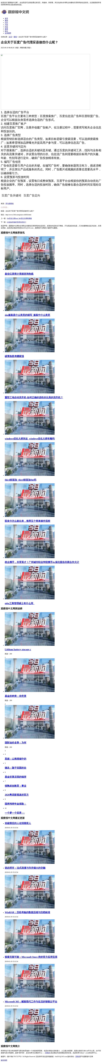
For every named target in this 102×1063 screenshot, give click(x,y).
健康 (6, 29)
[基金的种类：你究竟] (30, 691)
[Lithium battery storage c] (30, 645)
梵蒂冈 (47, 1053)
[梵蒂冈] (16, 15)
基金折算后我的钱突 (15, 776)
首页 (6, 18)
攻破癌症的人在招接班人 (18, 823)
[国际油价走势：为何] (30, 738)
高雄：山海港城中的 (15, 758)
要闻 (6, 20)
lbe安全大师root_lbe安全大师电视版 (19, 218)
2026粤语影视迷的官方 (17, 794)
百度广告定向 (32, 195)
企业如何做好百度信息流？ (16, 222)
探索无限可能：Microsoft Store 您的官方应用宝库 (31, 957)
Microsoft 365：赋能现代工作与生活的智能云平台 (31, 1001)
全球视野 (8, 33)
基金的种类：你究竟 (15, 696)
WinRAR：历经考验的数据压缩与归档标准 (27, 912)
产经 (6, 25)
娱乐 (6, 31)
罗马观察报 (10, 203)
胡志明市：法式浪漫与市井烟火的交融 (25, 868)
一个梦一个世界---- (15, 812)
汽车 (6, 22)
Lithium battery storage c (18, 649)
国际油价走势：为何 (15, 742)
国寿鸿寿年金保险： (15, 803)
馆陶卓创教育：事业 (15, 785)
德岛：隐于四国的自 (15, 767)
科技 (6, 27)
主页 (10, 37)
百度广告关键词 (11, 195)
